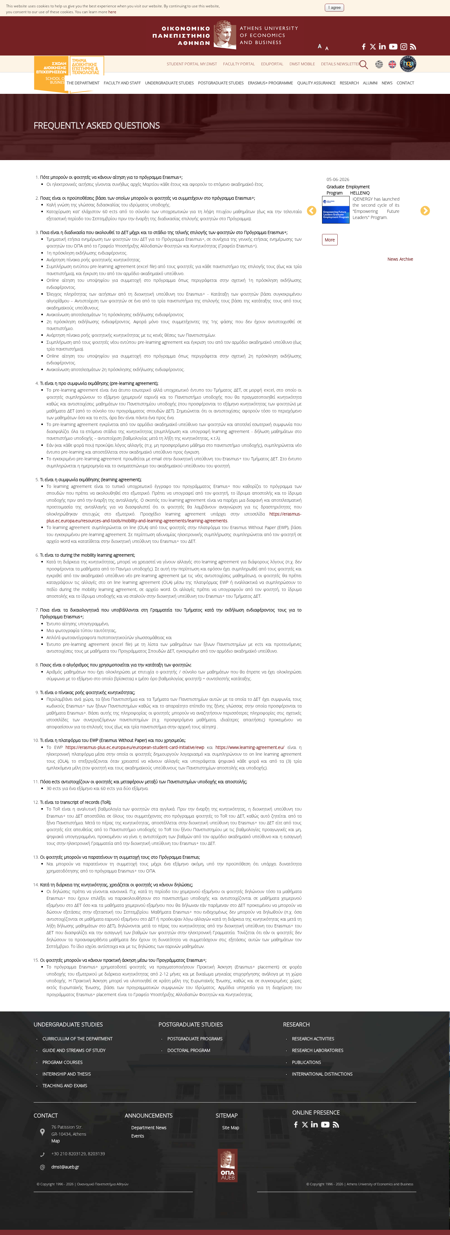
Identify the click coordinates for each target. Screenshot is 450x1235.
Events (137, 1136)
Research (349, 83)
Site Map (230, 1127)
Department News (149, 1127)
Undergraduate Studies (169, 83)
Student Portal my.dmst (192, 64)
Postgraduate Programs (195, 1038)
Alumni (370, 83)
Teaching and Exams (65, 1085)
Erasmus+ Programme (270, 83)
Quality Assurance (316, 83)
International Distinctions (322, 1074)
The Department (83, 83)
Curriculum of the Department (77, 1038)
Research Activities (313, 1038)
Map (55, 1141)
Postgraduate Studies (221, 83)
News (387, 83)
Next (425, 211)
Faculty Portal (239, 64)
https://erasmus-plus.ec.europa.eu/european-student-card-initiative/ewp (136, 747)
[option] (368, 214)
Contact (405, 83)
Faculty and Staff (122, 83)
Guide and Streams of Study (74, 1050)
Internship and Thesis (67, 1074)
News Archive (400, 259)
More (330, 240)
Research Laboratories (317, 1050)
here (112, 11)
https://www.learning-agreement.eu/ (251, 747)
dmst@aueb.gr (65, 1167)
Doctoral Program (188, 1050)
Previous (311, 211)
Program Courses (63, 1062)
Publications (306, 1062)
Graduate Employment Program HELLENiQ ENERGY (348, 193)
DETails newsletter (341, 64)
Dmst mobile (302, 64)
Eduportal (272, 64)
